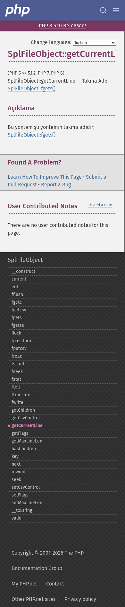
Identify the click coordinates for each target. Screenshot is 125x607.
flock (16, 333)
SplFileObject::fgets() (31, 88)
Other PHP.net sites (33, 599)
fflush (17, 294)
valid (16, 518)
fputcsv (19, 348)
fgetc (17, 302)
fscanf (18, 364)
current (19, 279)
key (15, 456)
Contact (55, 584)
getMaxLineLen (27, 441)
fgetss (18, 325)
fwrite (17, 402)
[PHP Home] (18, 10)
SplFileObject (25, 259)
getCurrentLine (27, 425)
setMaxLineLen (27, 502)
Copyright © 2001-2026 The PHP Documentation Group (48, 560)
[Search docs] (103, 10)
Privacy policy (80, 599)
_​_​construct (23, 271)
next (16, 464)
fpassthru (21, 341)
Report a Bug (56, 185)
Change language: (51, 42)
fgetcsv (19, 310)
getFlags (20, 433)
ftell (16, 387)
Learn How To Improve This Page (45, 177)
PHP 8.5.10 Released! (62, 25)
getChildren (23, 410)
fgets (17, 317)
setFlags (20, 495)
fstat (16, 379)
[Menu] (116, 10)
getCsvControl (26, 418)
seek (16, 479)
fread (17, 356)
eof (15, 287)
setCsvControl (26, 487)
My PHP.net (24, 584)
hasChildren (24, 448)
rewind (18, 472)
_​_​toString (22, 510)
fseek (17, 371)
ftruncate (21, 394)
